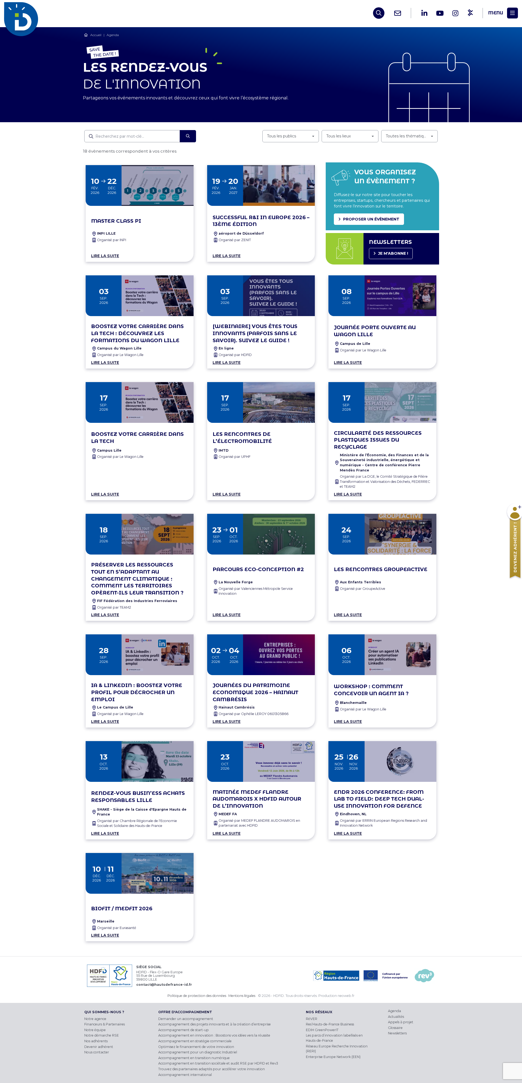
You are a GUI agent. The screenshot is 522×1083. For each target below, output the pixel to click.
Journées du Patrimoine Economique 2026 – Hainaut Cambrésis (255, 692)
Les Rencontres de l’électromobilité (242, 437)
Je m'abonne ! (393, 253)
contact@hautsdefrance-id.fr (164, 985)
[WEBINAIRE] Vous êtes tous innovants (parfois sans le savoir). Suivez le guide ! (255, 333)
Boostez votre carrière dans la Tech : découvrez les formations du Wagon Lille (137, 333)
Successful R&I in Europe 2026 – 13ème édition (261, 221)
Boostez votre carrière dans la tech (137, 437)
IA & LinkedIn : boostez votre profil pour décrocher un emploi (136, 692)
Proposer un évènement (371, 219)
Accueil (95, 35)
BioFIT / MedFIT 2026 (121, 908)
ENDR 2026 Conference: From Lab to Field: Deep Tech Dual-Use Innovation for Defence (379, 799)
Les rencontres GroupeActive (380, 569)
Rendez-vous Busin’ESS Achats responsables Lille (138, 796)
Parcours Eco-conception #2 (258, 569)
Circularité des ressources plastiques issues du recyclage (378, 440)
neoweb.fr (346, 996)
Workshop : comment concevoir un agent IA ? (371, 690)
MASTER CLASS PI (116, 221)
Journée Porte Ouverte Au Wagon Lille (375, 331)
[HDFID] (22, 13)
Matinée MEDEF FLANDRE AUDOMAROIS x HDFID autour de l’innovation (257, 799)
